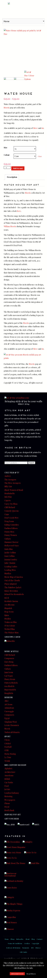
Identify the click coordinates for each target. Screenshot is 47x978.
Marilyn (8, 573)
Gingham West (11, 721)
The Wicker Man (11, 632)
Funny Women (11, 535)
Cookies (27, 943)
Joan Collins (10, 556)
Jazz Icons (9, 672)
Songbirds (9, 693)
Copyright (35, 943)
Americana (9, 775)
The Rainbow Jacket (13, 587)
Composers (9, 658)
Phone (7, 803)
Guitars (8, 538)
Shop (12, 939)
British (7, 779)
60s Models (9, 686)
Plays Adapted (11, 584)
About (27, 939)
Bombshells (10, 493)
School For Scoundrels (14, 594)
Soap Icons (9, 611)
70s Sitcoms (9, 604)
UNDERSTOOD (17, 974)
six (43, 128)
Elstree (38, 948)
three (35, 128)
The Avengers (10, 479)
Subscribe (20, 939)
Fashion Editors (11, 528)
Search (31, 463)
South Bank (9, 810)
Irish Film (9, 549)
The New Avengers (13, 483)
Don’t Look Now (12, 517)
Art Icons (8, 704)
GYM (7, 750)
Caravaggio (9, 711)
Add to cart (18, 168)
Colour (7, 155)
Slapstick (8, 608)
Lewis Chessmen (12, 725)
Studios (8, 618)
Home (7, 939)
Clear (40, 156)
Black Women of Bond (14, 490)
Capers (8, 500)
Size (5, 147)
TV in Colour (10, 625)
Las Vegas (9, 675)
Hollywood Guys (12, 545)
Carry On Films (11, 504)
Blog (33, 939)
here (19, 211)
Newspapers (10, 800)
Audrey (8, 476)
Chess (7, 740)
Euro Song (9, 661)
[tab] (12, 177)
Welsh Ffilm (10, 629)
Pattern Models (11, 682)
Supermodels (10, 689)
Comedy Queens (12, 511)
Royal (7, 806)
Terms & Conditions (15, 943)
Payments (25, 948)
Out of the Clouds (12, 580)
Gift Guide (23, 952)
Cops (7, 514)
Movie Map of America (14, 577)
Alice (7, 701)
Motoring (8, 796)
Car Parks (9, 782)
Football (8, 747)
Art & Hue (23, 8)
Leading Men (10, 570)
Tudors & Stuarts (12, 732)
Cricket (8, 743)
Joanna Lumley (11, 559)
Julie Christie (10, 563)
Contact (39, 939)
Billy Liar (8, 486)
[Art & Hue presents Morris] (24, 358)
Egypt (7, 718)
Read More (31, 974)
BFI (32, 948)
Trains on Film (11, 622)
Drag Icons (9, 521)
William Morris (10, 226)
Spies (7, 615)
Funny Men (9, 531)
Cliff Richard (10, 507)
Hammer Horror (11, 542)
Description (12, 177)
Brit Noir (8, 497)
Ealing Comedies (12, 524)
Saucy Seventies (11, 591)
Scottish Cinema (11, 601)
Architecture (10, 772)
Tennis (7, 761)
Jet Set (7, 789)
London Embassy (12, 793)
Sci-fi (7, 598)
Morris (6, 107)
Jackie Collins (10, 552)
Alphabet (8, 768)
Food (7, 786)
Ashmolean (9, 708)
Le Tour (8, 757)
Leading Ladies (11, 566)
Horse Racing (10, 754)
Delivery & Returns (13, 948)
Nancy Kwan (10, 679)
